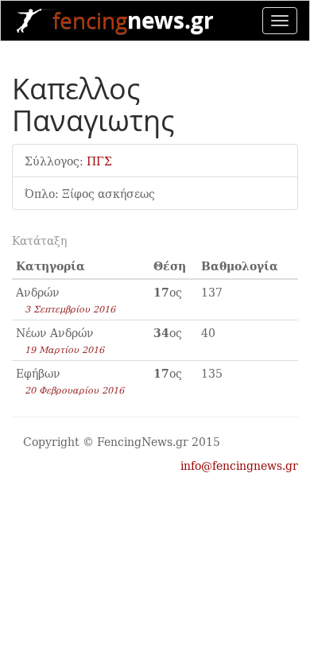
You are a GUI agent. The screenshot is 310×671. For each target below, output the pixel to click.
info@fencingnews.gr (239, 465)
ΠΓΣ (99, 160)
